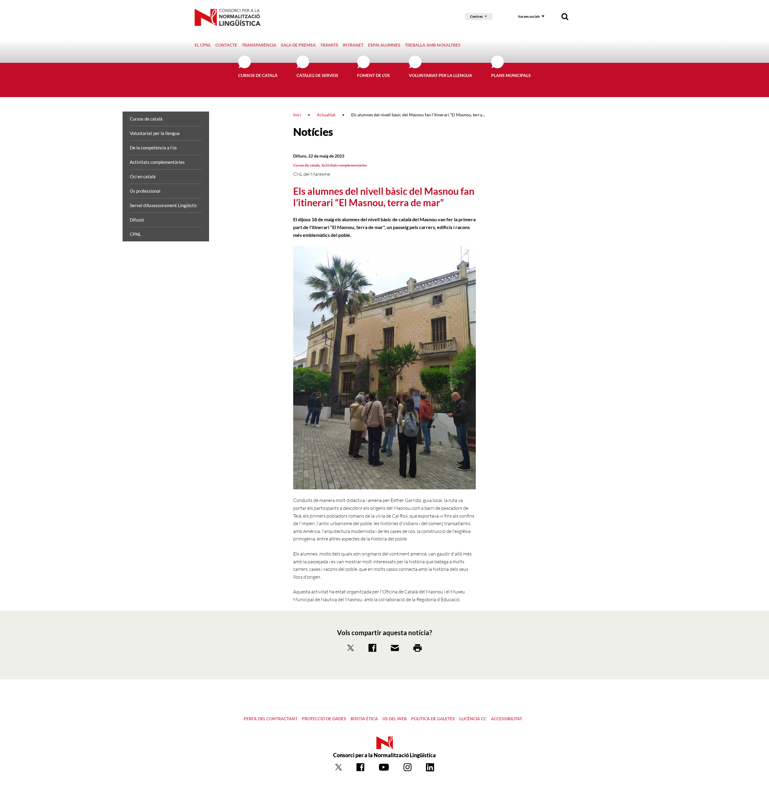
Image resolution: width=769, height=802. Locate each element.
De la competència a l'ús (153, 147)
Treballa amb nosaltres (432, 44)
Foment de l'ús (373, 75)
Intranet (353, 44)
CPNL (135, 234)
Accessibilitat (506, 718)
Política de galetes (433, 718)
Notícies (313, 131)
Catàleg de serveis (317, 75)
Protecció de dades (324, 718)
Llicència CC (472, 718)
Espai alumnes (384, 44)
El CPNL (203, 44)
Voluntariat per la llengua (440, 75)
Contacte (226, 44)
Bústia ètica (364, 718)
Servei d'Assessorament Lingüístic (163, 205)
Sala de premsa (298, 44)
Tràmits (329, 44)
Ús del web (394, 718)
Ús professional (145, 191)
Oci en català (143, 176)
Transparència (259, 44)
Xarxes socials (529, 16)
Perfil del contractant (270, 718)
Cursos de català (258, 75)
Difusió (137, 219)
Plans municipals (511, 75)
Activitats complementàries (157, 162)
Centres (476, 16)
